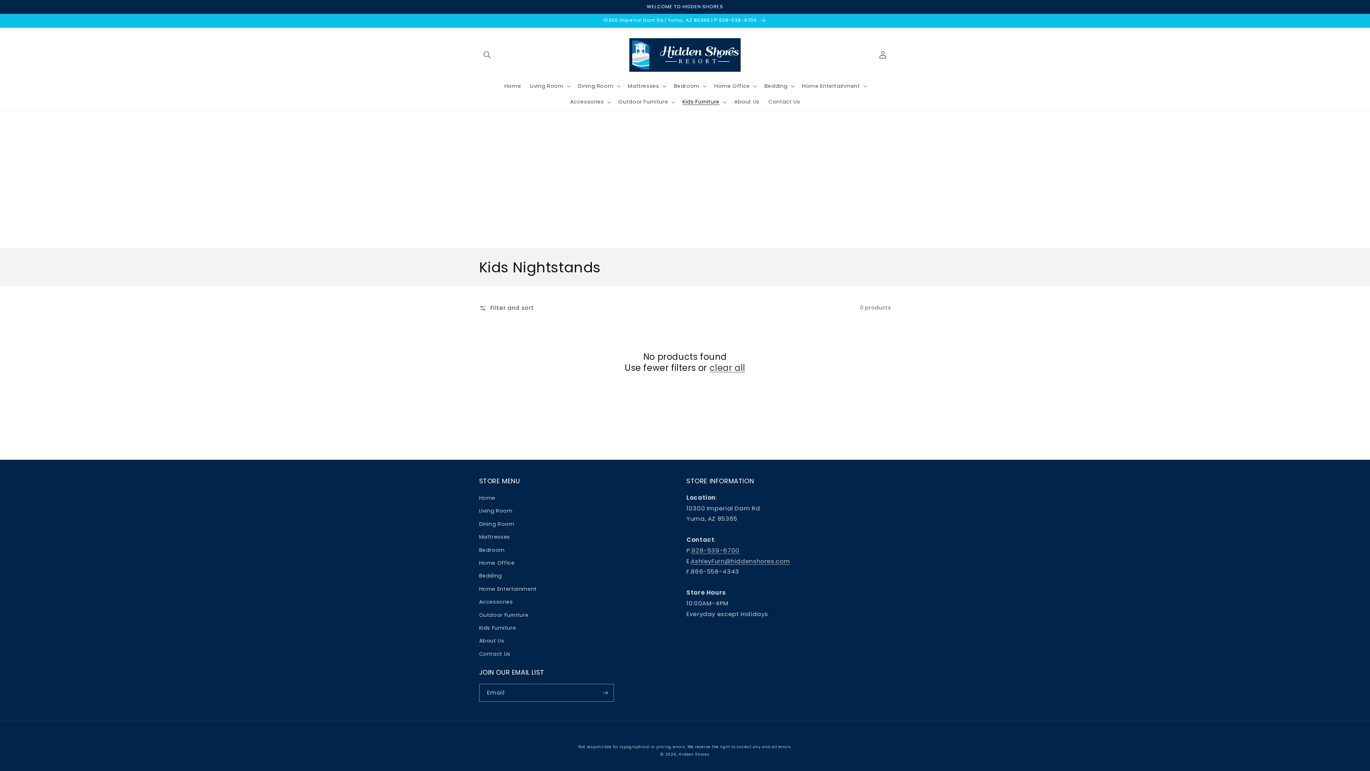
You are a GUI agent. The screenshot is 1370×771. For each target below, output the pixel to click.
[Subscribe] (605, 692)
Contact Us (495, 653)
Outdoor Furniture (504, 615)
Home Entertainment (508, 589)
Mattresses (494, 536)
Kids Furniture (497, 627)
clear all (727, 367)
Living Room (496, 510)
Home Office (497, 562)
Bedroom (492, 550)
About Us (491, 640)
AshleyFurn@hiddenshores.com (740, 561)
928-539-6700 (715, 550)
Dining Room (496, 524)
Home (487, 498)
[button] (487, 55)
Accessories (496, 601)
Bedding (490, 575)
